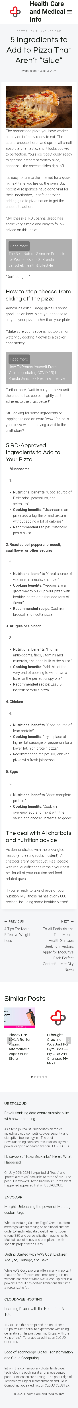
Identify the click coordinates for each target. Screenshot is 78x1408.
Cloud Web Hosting (23, 1299)
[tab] (32, 1077)
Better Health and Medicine (39, 31)
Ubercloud (15, 1104)
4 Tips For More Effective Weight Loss (17, 931)
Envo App (13, 1197)
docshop (31, 71)
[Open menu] (69, 11)
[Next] (68, 1040)
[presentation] (19, 1017)
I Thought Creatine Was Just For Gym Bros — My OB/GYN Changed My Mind (58, 1049)
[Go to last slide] (9, 1040)
